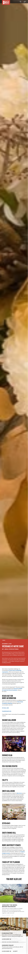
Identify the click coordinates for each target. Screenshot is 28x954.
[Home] (6, 2)
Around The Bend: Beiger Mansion (9, 905)
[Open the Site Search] (20, 1)
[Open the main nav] (25, 1)
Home (4, 640)
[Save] (26, 885)
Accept (15, 951)
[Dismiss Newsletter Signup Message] (24, 931)
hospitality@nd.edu (6, 711)
